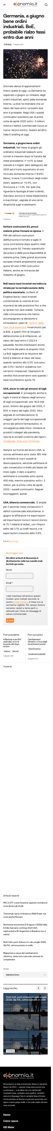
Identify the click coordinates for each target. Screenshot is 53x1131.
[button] (4, 5)
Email (9, 583)
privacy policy (20, 602)
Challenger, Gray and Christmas (21, 441)
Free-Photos (13, 541)
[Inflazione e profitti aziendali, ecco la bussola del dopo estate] (14, 647)
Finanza (7, 651)
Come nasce (10, 1118)
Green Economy (34, 649)
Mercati (15, 651)
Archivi (6, 969)
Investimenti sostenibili (37, 654)
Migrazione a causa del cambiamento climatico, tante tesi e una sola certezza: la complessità (23, 956)
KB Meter (8, 1124)
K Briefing (7, 44)
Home (6, 1112)
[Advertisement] (26, 779)
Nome (9, 569)
